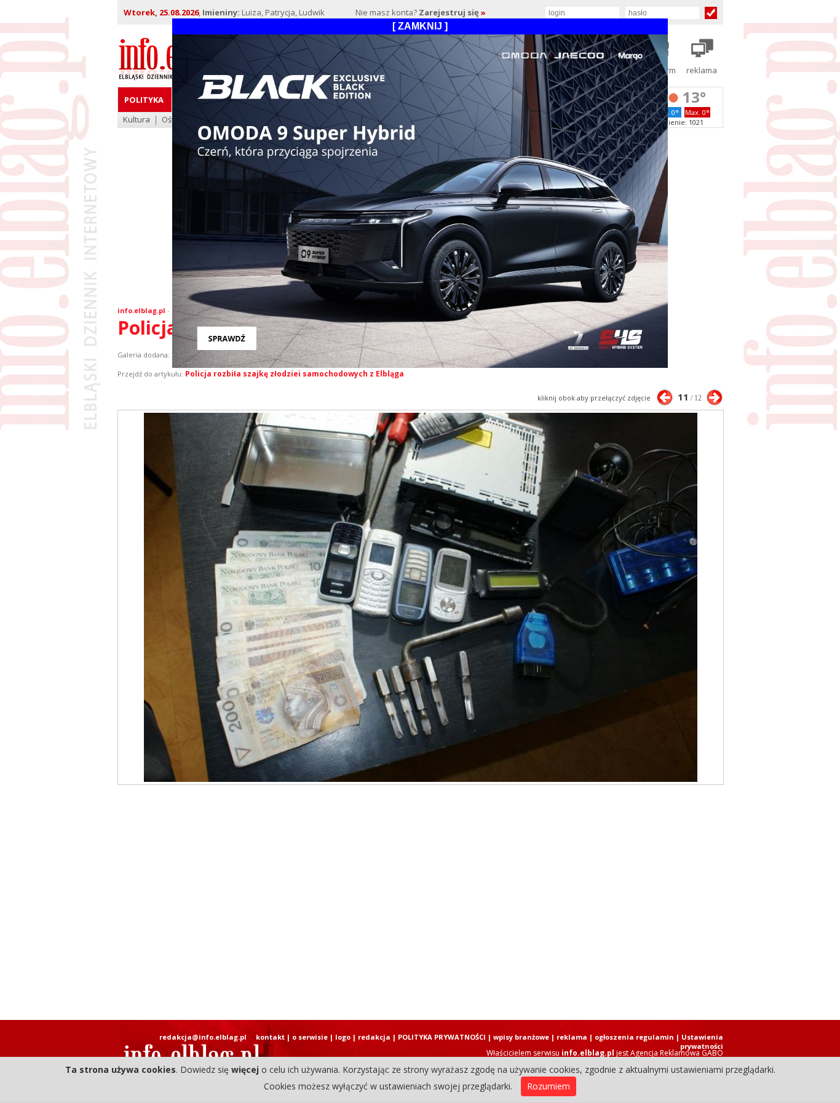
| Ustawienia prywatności (699, 1041)
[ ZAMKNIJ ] (420, 26)
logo (343, 1036)
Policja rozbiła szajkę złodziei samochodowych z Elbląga (294, 373)
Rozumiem (548, 1086)
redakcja (374, 1036)
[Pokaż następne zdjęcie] (714, 397)
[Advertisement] (420, 902)
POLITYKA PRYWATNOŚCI (442, 1036)
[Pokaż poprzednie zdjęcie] (665, 397)
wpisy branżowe (521, 1036)
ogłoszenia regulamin (634, 1036)
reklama (572, 1036)
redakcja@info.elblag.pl (203, 1036)
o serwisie (310, 1036)
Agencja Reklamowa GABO (676, 1053)
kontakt (270, 1036)
